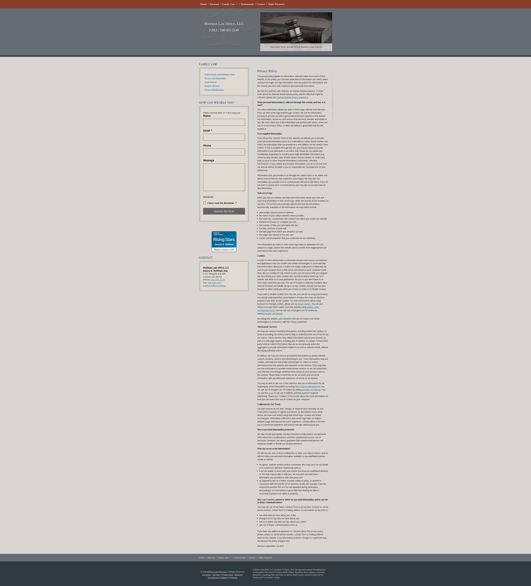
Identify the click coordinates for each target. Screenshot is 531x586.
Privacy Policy (227, 574)
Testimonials (247, 4)
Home (203, 4)
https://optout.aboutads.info (307, 386)
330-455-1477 (214, 282)
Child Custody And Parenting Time (220, 74)
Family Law (228, 4)
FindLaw (233, 577)
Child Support (211, 82)
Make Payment (276, 4)
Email (207, 130)
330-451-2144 (229, 30)
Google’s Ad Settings (273, 313)
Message (208, 160)
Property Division (212, 86)
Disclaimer (208, 196)
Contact (261, 4)
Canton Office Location (214, 285)
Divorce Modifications (214, 89)
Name (207, 115)
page (271, 393)
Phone (207, 145)
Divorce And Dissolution (215, 78)
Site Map (216, 574)
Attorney (214, 4)
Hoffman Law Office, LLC (217, 572)
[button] (528, 566)
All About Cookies (303, 304)
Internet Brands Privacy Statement (292, 97)
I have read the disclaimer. (221, 203)
